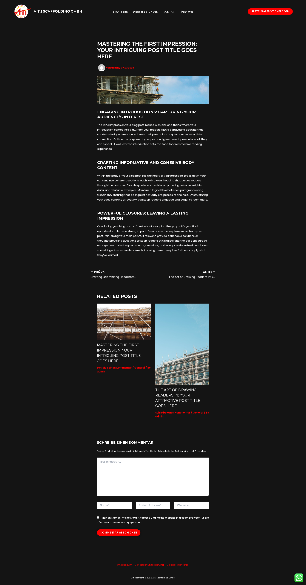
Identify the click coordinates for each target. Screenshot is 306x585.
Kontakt (169, 11)
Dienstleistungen (145, 11)
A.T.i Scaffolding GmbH (58, 11)
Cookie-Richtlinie (177, 565)
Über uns (187, 11)
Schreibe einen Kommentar (114, 367)
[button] (270, 11)
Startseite (120, 11)
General (139, 367)
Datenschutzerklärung (149, 565)
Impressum (124, 565)
